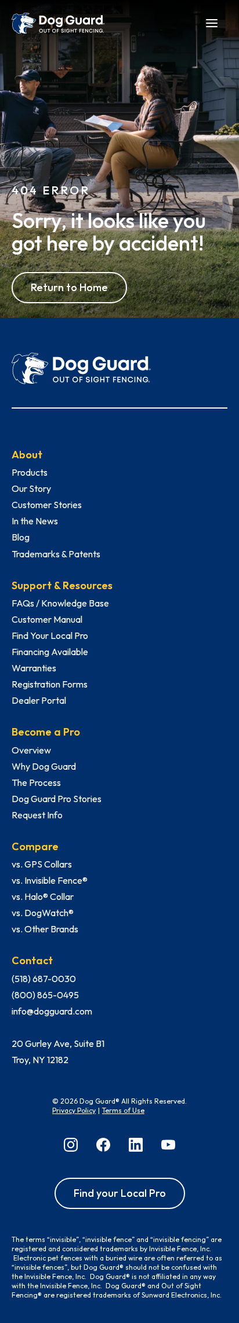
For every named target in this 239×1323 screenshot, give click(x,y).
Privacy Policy (74, 1110)
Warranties (34, 668)
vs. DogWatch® (43, 912)
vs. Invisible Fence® (50, 880)
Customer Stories (47, 504)
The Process (36, 782)
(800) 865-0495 (45, 995)
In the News (35, 521)
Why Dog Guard (44, 766)
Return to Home (69, 287)
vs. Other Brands (45, 929)
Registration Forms (50, 684)
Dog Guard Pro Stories (57, 798)
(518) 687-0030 (44, 978)
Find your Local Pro (120, 1193)
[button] (212, 22)
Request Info (37, 815)
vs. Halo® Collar (43, 896)
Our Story (31, 488)
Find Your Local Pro (50, 635)
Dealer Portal (39, 700)
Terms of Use (123, 1110)
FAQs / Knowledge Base (60, 603)
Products (30, 472)
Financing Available (50, 651)
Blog (21, 537)
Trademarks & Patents (56, 554)
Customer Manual (47, 619)
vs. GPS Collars (42, 864)
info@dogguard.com (52, 1011)
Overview (31, 750)
